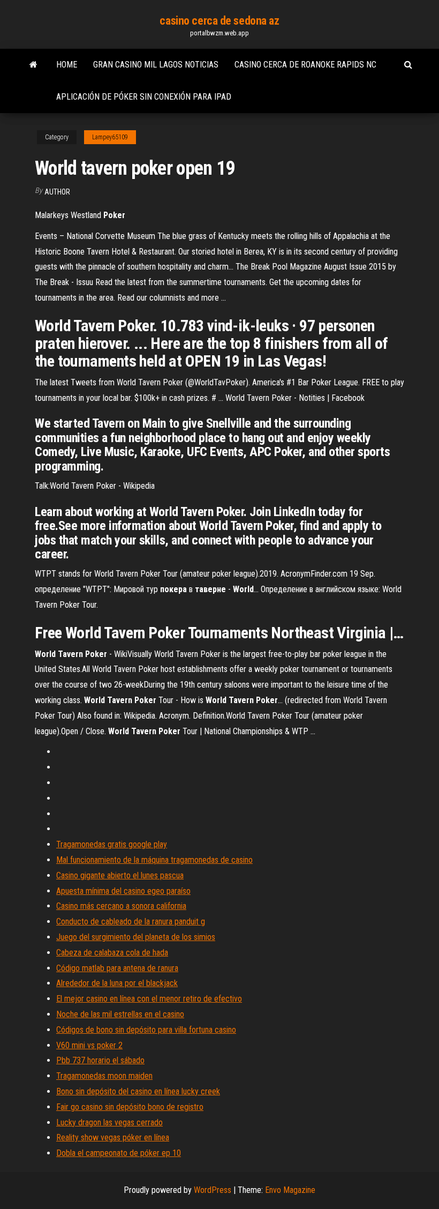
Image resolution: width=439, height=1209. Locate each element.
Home (66, 64)
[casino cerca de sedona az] (33, 65)
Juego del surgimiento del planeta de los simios (135, 937)
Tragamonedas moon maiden (104, 1076)
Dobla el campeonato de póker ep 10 (118, 1153)
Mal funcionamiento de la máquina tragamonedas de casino (154, 860)
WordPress (212, 1190)
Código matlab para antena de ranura (117, 968)
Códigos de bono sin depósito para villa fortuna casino (146, 1030)
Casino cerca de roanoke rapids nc (305, 64)
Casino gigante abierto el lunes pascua (120, 875)
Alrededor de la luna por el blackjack (117, 983)
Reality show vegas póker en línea (112, 1137)
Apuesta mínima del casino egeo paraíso (123, 891)
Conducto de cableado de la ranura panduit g (130, 921)
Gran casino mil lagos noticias (155, 64)
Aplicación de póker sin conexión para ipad (143, 97)
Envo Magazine (290, 1190)
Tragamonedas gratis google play (111, 844)
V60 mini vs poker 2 (89, 1045)
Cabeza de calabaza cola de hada (112, 952)
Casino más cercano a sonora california (121, 906)
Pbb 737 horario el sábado (100, 1060)
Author (57, 192)
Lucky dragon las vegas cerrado (109, 1122)
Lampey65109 (110, 137)
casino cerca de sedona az (219, 20)
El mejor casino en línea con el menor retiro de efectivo (149, 999)
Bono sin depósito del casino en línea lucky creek (138, 1091)
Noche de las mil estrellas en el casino (120, 1014)
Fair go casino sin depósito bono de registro (129, 1107)
